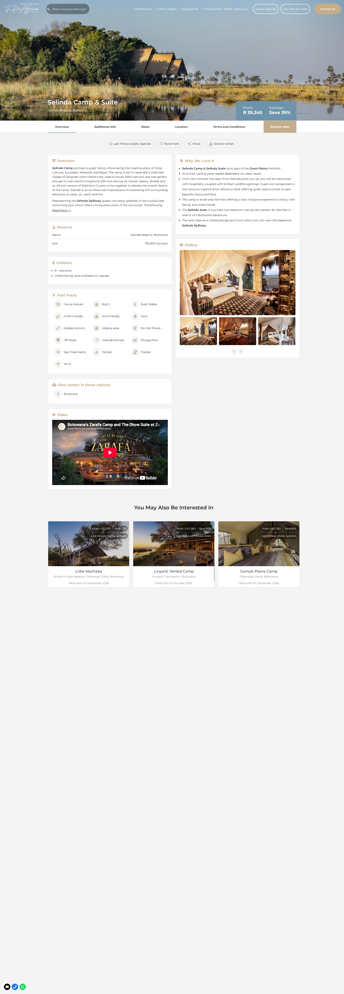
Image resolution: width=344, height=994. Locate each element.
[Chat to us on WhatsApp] (23, 987)
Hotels (228, 9)
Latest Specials (265, 9)
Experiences (190, 9)
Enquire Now (280, 127)
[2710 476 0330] (15, 987)
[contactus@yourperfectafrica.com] (7, 987)
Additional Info (105, 127)
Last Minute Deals (295, 9)
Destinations (143, 9)
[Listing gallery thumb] (237, 282)
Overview (62, 127)
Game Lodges (166, 9)
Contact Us (327, 9)
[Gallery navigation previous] (234, 351)
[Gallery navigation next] (241, 351)
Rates (145, 127)
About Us (241, 9)
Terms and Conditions (229, 127)
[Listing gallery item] (198, 331)
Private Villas (213, 9)
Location (181, 127)
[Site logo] (23, 8)
